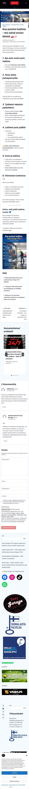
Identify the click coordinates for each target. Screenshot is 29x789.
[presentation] (14, 342)
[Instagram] (3, 714)
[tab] (11, 375)
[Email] (3, 708)
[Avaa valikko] (25, 3)
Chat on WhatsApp (8, 663)
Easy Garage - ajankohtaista (10, 24)
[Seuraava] (23, 354)
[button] (26, 755)
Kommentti (6, 459)
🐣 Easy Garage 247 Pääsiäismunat (13, 571)
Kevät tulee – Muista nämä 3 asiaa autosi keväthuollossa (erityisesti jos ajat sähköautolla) (14, 565)
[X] (3, 717)
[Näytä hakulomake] (14, 7)
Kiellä (14, 777)
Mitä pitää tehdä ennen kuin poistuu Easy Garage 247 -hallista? (13, 280)
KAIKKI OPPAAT (21, 41)
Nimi (4, 481)
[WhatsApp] (3, 711)
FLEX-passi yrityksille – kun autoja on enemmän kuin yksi (22, 314)
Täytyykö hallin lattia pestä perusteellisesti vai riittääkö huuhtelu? (13, 288)
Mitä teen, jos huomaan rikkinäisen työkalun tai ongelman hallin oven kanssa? (14, 297)
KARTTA (14, 3)
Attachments (5, 507)
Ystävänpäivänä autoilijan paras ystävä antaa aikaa (7, 313)
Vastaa (4, 407)
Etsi (3, 536)
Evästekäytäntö (5, 784)
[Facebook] (3, 705)
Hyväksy (14, 773)
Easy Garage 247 (10, 40)
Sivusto (4, 496)
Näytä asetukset (14, 781)
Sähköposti (6, 488)
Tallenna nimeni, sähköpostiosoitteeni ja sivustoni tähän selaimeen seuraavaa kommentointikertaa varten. (14, 502)
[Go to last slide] (6, 354)
